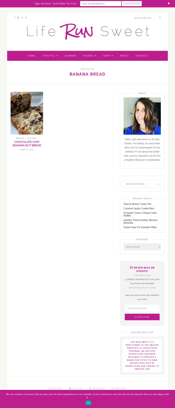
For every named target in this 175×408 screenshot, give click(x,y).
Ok (88, 402)
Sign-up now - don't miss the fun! (55, 3)
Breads (20, 138)
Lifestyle (48, 55)
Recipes (88, 55)
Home (31, 55)
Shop (106, 55)
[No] (170, 399)
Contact (141, 55)
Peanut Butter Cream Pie (137, 204)
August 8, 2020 (27, 149)
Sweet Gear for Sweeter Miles (140, 227)
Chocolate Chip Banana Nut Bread (27, 143)
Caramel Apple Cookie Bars (139, 208)
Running (70, 55)
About (124, 55)
